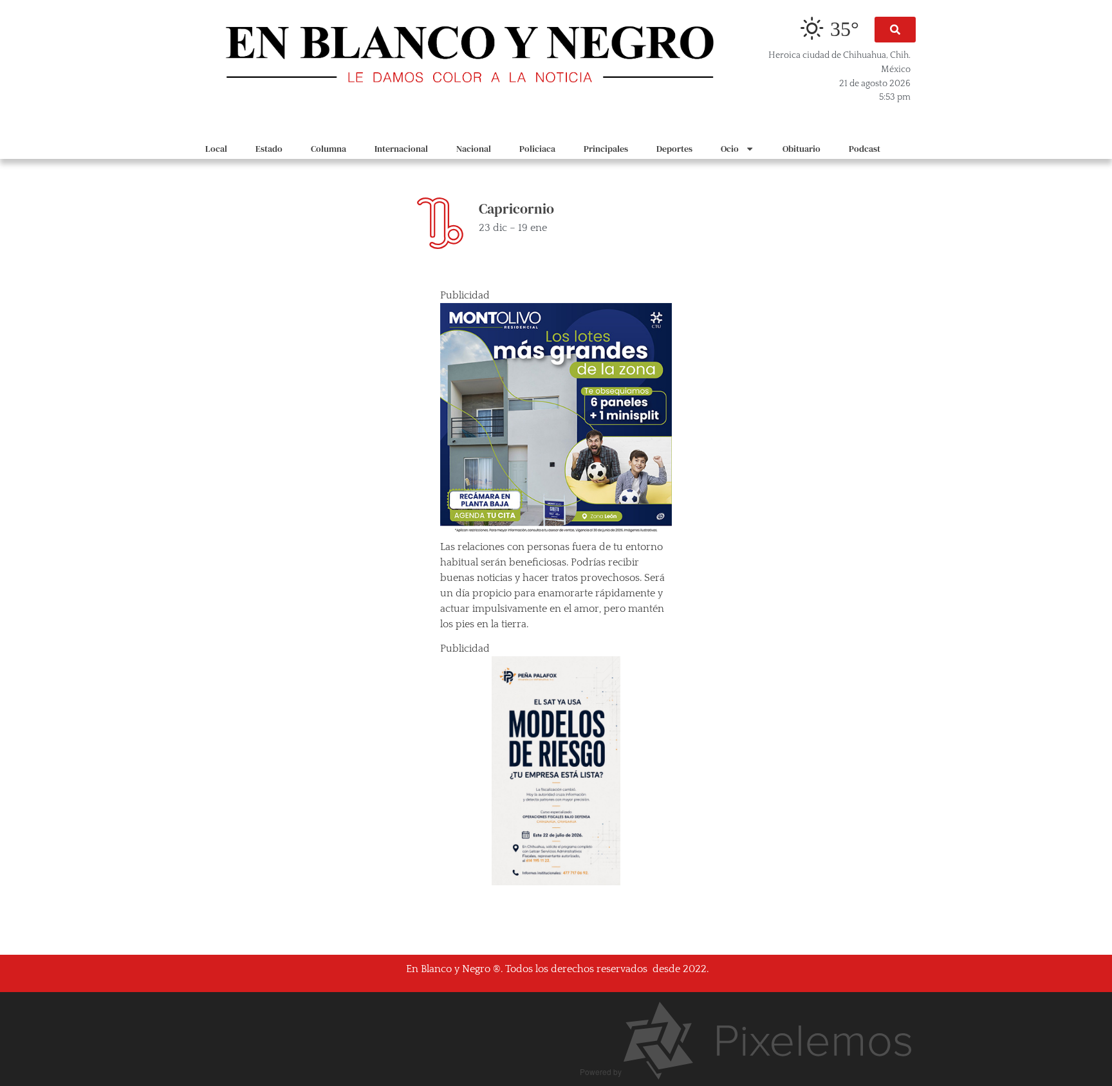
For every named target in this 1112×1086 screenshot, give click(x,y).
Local (216, 148)
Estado (269, 148)
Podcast (864, 148)
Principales (606, 148)
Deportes (674, 148)
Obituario (801, 148)
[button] (895, 29)
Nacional (473, 148)
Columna (328, 148)
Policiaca (537, 148)
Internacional (401, 148)
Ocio (730, 148)
